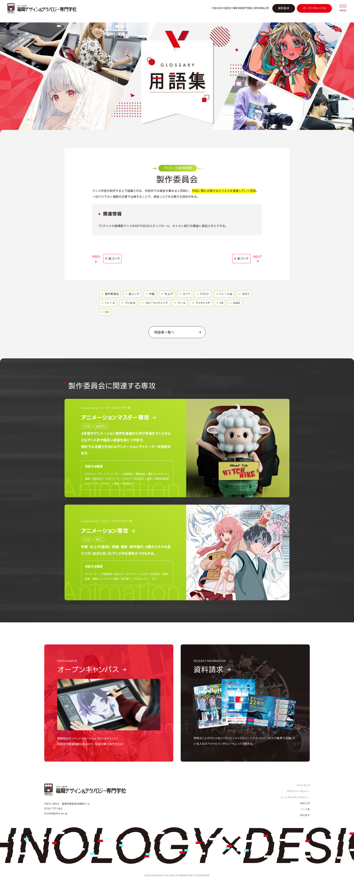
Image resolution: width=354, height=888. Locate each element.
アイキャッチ (201, 303)
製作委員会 (110, 294)
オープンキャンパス (314, 8)
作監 (150, 294)
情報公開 (305, 803)
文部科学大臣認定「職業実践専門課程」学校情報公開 (240, 8)
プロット (203, 294)
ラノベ (184, 294)
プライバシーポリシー (298, 791)
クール (180, 303)
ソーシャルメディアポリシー (295, 797)
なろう (244, 294)
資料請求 (283, 8)
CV (105, 312)
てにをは (128, 303)
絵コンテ (132, 294)
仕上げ (167, 294)
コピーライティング (155, 303)
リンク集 (305, 809)
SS (219, 303)
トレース (108, 303)
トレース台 (224, 294)
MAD (235, 303)
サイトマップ (303, 785)
